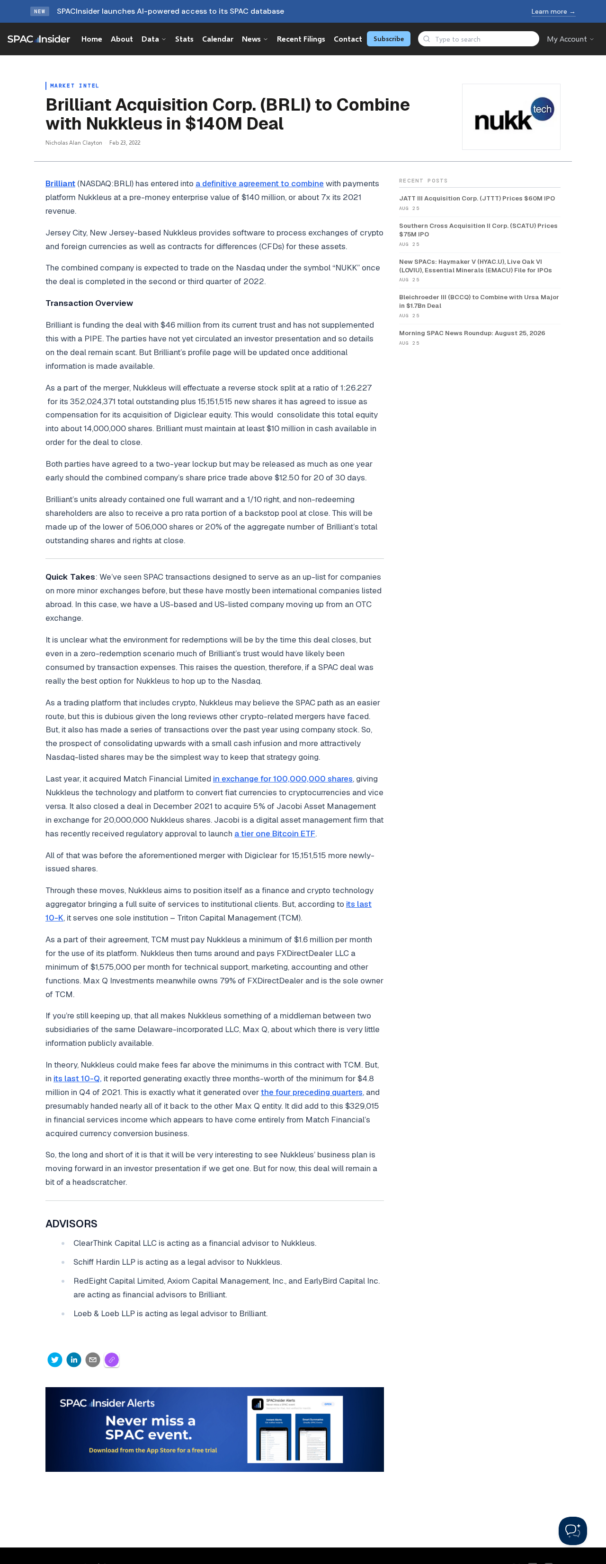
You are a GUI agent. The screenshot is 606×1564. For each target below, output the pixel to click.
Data (150, 38)
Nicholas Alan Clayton (73, 142)
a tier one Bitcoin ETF (274, 833)
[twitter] (54, 1359)
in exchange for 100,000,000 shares (283, 778)
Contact (348, 38)
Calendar (217, 38)
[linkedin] (73, 1359)
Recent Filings (301, 38)
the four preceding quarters (312, 1092)
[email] (92, 1359)
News (251, 38)
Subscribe (389, 39)
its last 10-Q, (77, 1078)
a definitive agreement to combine (260, 183)
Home (91, 38)
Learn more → (554, 11)
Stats (184, 38)
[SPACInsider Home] (39, 39)
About (122, 38)
